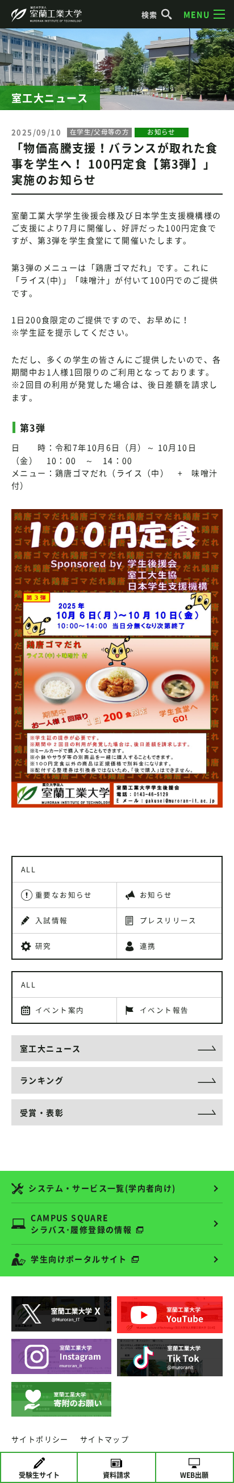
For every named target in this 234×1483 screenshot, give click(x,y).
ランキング (42, 1080)
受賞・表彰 (42, 1112)
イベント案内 (59, 1010)
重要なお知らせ (64, 894)
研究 (43, 945)
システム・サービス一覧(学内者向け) (102, 1188)
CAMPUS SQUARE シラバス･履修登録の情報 (81, 1223)
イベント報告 (164, 1010)
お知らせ (156, 894)
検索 (149, 14)
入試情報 (51, 920)
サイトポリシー (40, 1439)
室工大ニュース (50, 1048)
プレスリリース (168, 920)
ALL (28, 869)
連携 (148, 945)
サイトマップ (104, 1439)
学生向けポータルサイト (79, 1258)
